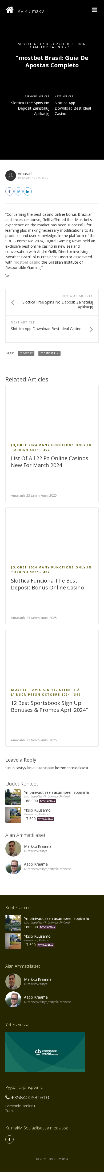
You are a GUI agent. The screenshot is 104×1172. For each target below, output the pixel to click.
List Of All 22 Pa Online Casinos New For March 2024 (49, 462)
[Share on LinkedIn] (27, 191)
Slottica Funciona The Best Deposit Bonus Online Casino (47, 584)
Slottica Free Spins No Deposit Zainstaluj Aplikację (30, 108)
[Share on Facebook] (9, 191)
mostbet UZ (50, 353)
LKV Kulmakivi (29, 11)
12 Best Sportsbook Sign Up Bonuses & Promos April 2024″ (49, 706)
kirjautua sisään (40, 767)
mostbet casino (27, 262)
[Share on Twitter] (18, 191)
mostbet (26, 353)
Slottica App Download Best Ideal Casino (73, 108)
